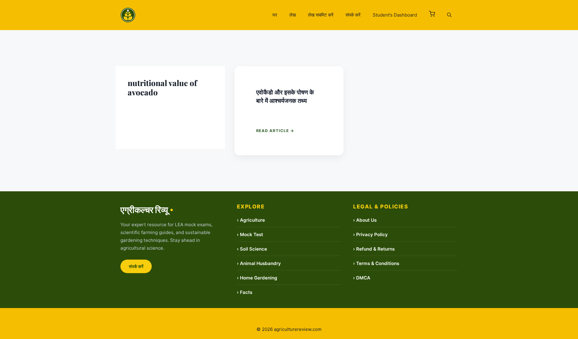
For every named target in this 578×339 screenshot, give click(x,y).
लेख (292, 15)
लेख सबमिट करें (321, 15)
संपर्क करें (353, 15)
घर (274, 15)
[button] (432, 15)
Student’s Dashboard (395, 15)
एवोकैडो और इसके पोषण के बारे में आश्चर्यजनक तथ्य (285, 96)
